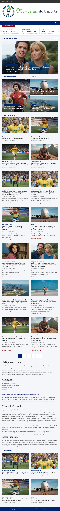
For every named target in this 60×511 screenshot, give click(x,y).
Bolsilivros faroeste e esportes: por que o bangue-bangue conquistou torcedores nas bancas (14, 192)
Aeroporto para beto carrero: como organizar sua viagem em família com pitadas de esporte (10, 34)
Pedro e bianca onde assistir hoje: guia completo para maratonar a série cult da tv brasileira (44, 264)
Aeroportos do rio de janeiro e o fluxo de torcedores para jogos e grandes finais (43, 108)
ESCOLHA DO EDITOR (10, 77)
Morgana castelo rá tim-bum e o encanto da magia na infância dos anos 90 (29, 33)
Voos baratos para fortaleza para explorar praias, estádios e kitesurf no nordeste (43, 301)
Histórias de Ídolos (7, 135)
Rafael (16, 71)
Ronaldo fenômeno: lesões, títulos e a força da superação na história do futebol (15, 164)
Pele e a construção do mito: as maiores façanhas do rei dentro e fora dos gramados (43, 165)
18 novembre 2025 (6, 268)
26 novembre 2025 (6, 196)
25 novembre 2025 (6, 140)
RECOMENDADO (8, 451)
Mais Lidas (35, 77)
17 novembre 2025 (36, 110)
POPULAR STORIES (9, 115)
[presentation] (1, 31)
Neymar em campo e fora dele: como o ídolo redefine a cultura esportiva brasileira (14, 138)
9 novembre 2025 (10, 71)
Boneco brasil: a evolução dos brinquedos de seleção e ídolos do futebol (44, 137)
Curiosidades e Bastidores (12, 64)
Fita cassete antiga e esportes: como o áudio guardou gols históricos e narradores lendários (15, 108)
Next (39, 356)
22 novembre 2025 (36, 93)
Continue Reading (7, 203)
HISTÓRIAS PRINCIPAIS (10, 38)
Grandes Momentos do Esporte (11, 104)
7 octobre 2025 (7, 110)
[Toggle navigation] (4, 23)
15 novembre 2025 (6, 167)
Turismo (34, 88)
